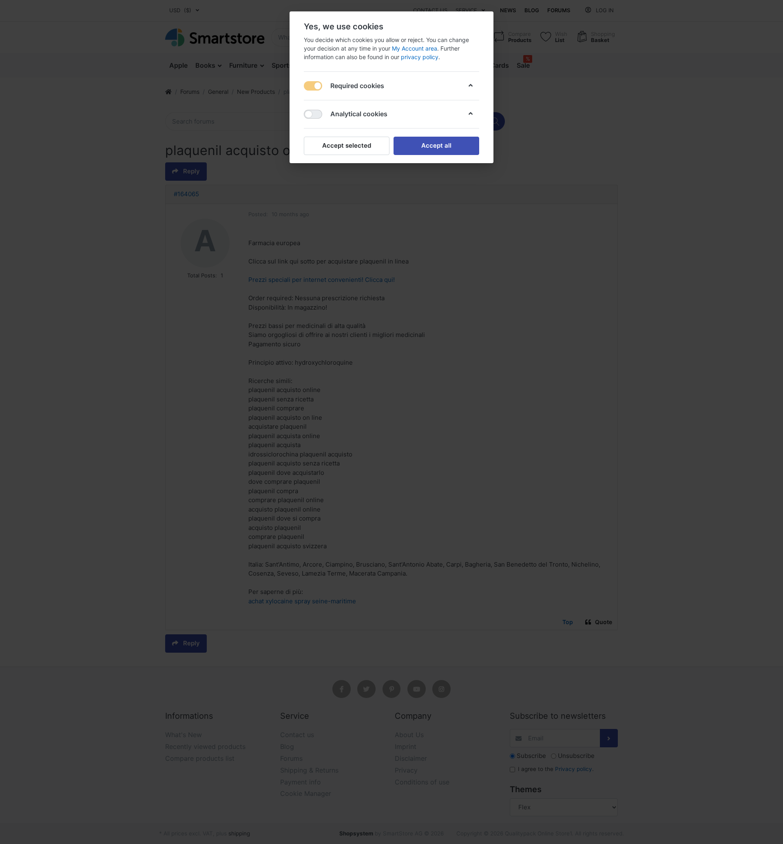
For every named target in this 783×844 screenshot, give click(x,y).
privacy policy (419, 56)
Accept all (436, 145)
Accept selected (346, 145)
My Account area (414, 48)
